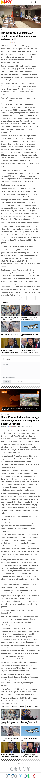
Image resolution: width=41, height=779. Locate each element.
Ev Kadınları (5, 706)
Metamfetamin (13, 298)
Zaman (36, 706)
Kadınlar (22, 706)
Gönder (7, 381)
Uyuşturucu (31, 298)
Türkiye (23, 298)
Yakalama (5, 302)
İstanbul (14, 706)
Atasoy (4, 298)
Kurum (29, 706)
